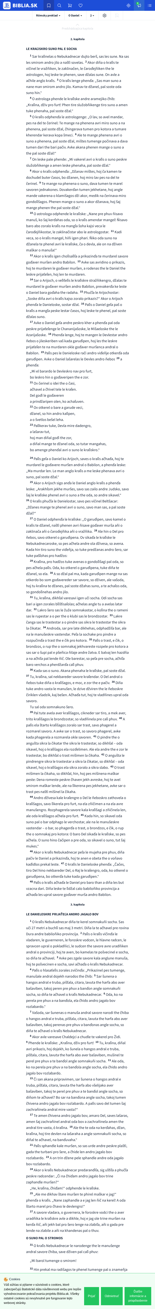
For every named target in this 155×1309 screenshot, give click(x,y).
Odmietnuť (112, 1296)
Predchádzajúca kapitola (77, 28)
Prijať (91, 1296)
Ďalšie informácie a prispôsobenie (137, 1296)
